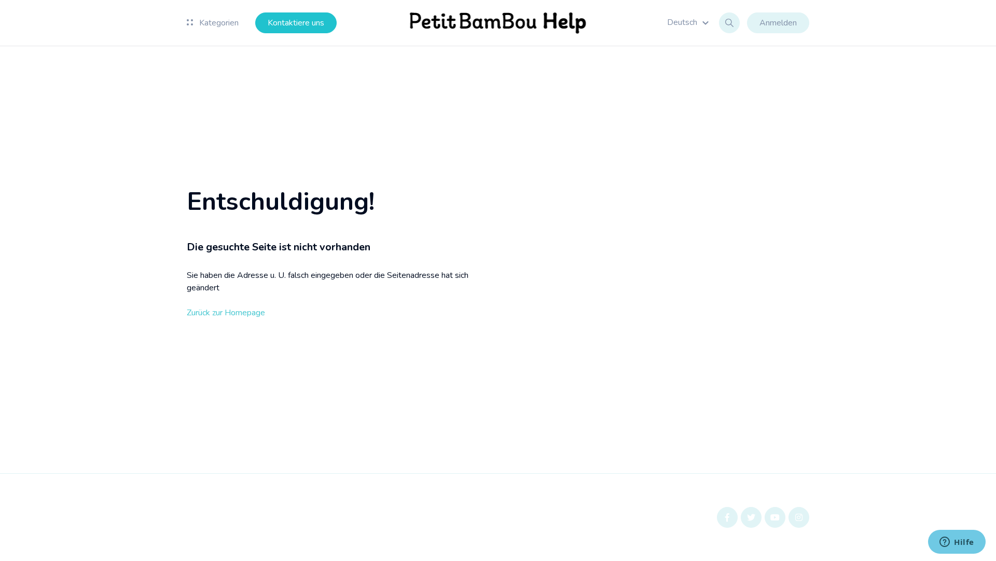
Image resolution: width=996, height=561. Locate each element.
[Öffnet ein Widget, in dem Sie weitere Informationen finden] (957, 543)
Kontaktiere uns (296, 23)
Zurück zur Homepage (226, 312)
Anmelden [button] (778, 23)
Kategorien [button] (218, 23)
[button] (689, 22)
